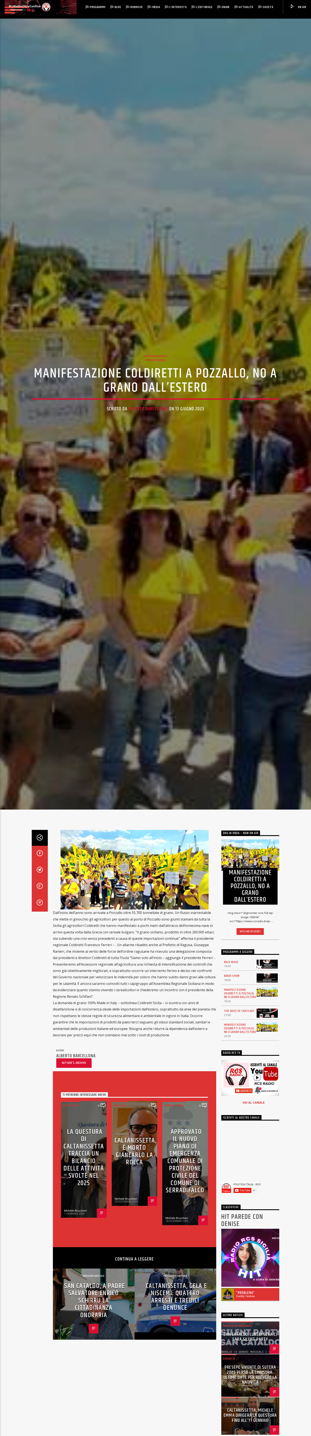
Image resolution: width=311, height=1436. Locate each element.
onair (226, 7)
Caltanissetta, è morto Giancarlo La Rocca (135, 1159)
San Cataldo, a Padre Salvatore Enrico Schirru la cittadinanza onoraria (94, 1308)
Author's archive (74, 1070)
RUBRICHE (137, 7)
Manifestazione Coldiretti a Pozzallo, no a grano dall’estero (240, 1001)
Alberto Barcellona (148, 412)
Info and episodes (250, 939)
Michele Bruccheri (75, 1218)
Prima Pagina (155, 363)
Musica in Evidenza (237, 1333)
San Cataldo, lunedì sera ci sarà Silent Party (250, 1344)
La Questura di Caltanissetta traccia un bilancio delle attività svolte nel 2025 (83, 1165)
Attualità (246, 7)
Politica (119, 1113)
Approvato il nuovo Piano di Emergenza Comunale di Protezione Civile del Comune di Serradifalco (185, 1168)
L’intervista (178, 7)
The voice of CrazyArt (239, 1018)
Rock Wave (231, 969)
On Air (301, 7)
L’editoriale (204, 7)
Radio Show (232, 983)
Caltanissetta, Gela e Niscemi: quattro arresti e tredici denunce (176, 1304)
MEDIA (156, 7)
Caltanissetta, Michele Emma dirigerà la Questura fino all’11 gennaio (250, 1423)
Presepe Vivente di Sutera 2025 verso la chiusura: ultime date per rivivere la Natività (250, 1382)
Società (268, 7)
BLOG (118, 7)
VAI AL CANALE (253, 1110)
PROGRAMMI (97, 7)
